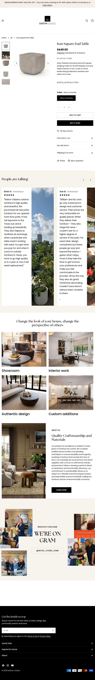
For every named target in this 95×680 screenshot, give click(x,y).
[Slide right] (48, 63)
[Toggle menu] (2, 20)
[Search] (86, 20)
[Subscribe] (53, 630)
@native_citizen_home (47, 550)
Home (4, 38)
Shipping (60, 53)
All (11, 38)
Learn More (47, 5)
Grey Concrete (66, 98)
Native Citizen (14, 670)
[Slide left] (16, 63)
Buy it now (75, 123)
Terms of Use (32, 636)
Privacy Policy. (45, 636)
